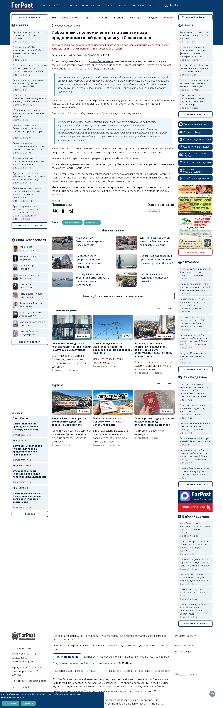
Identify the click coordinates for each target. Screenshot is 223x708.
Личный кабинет (195, 17)
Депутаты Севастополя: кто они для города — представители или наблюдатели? (28, 450)
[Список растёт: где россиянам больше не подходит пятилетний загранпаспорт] (154, 391)
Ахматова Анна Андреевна (27, 258)
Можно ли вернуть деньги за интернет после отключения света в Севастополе (194, 609)
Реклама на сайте (22, 648)
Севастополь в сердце (196, 146)
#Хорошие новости (76, 5)
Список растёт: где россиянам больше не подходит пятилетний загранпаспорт (154, 421)
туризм (84, 411)
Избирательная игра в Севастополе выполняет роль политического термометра (28, 497)
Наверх (213, 693)
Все (54, 17)
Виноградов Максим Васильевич (30, 305)
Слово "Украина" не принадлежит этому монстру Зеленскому (26, 426)
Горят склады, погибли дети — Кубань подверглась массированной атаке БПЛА (30, 68)
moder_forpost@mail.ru (32, 680)
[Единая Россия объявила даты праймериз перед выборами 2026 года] (126, 237)
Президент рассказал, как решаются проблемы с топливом (27, 35)
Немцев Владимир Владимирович (29, 333)
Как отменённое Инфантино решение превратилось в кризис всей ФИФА (195, 68)
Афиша (122, 5)
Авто (151, 5)
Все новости (90, 656)
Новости (45, 5)
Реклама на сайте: (186, 635)
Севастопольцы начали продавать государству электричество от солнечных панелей (192, 303)
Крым (88, 17)
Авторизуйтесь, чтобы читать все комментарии (113, 296)
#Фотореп (135, 17)
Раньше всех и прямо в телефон (195, 154)
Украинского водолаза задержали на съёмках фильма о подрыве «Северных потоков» (192, 52)
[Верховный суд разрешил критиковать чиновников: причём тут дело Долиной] (126, 255)
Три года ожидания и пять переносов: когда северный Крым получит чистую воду (195, 287)
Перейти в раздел (29, 341)
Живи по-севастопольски (192, 170)
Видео (153, 17)
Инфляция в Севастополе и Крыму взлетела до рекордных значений (195, 272)
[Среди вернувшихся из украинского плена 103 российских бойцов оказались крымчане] (113, 317)
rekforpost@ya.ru (185, 651)
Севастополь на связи (196, 124)
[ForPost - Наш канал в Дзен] (132, 663)
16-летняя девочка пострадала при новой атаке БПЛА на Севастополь (29, 161)
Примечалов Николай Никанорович (31, 295)
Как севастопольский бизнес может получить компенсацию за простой (194, 577)
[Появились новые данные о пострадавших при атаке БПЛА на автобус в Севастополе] (72, 317)
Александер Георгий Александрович (30, 314)
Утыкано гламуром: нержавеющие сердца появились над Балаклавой (29, 474)
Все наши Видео (193, 132)
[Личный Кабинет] (167, 5)
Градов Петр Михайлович (26, 286)
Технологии (137, 5)
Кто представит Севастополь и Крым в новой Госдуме (90, 241)
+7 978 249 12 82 (21, 686)
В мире (118, 17)
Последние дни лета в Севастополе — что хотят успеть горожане (109, 421)
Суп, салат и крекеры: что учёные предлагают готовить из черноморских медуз (29, 176)
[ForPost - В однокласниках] (130, 663)
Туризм (110, 5)
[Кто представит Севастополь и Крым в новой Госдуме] (62, 237)
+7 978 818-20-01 (185, 645)
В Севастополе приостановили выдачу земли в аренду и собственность (29, 98)
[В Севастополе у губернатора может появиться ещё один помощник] (62, 255)
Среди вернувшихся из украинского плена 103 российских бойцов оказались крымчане (112, 348)
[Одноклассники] (63, 211)
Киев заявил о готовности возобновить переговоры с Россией (195, 35)
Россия (103, 17)
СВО (127, 336)
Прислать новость (29, 17)
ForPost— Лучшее (86, 670)
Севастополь (70, 17)
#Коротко (97, 5)
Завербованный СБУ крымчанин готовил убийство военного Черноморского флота (29, 52)
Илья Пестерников (101, 61)
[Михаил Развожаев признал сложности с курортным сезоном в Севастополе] (72, 391)
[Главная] (22, 4)
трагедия (83, 336)
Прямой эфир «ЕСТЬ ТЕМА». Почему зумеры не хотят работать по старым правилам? (195, 546)
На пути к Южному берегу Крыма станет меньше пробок (194, 356)
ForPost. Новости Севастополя (152, 670)
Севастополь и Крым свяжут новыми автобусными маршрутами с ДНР (28, 83)
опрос (126, 411)
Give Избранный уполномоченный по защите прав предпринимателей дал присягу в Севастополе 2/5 (151, 209)
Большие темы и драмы (197, 162)
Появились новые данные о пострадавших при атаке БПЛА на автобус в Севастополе (72, 346)
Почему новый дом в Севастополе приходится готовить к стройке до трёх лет (28, 130)
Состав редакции (160, 656)
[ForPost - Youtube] (127, 663)
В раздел (29, 513)
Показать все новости (30, 225)
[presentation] (159, 308)
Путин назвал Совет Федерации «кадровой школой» (154, 277)
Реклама (168, 17)
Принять (28, 703)
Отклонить (10, 703)
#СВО (57, 5)
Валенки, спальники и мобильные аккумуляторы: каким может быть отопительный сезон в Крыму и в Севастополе (154, 350)
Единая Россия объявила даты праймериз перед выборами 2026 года (155, 241)
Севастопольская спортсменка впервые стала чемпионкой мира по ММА (28, 146)
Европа (167, 411)
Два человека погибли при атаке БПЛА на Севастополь (195, 440)
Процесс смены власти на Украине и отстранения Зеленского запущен (194, 83)
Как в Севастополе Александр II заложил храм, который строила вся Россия (195, 528)
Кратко (144, 656)
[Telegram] (71, 211)
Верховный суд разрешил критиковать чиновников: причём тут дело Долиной (156, 259)
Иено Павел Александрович (28, 248)
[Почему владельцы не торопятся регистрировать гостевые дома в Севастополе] (62, 273)
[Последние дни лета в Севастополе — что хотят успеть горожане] (113, 391)
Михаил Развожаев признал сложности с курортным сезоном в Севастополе (69, 421)
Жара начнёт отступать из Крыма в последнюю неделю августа (29, 113)
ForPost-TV (131, 656)
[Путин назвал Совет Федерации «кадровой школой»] (126, 273)
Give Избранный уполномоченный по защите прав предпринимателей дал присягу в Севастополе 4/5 (156, 209)
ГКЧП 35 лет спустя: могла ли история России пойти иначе (194, 592)
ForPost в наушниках (196, 178)
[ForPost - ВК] (123, 663)
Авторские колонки (111, 656)
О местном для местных (197, 139)
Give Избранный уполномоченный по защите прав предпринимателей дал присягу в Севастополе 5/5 (159, 209)
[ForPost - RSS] (119, 663)
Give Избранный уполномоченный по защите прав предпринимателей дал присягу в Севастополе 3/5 (154, 209)
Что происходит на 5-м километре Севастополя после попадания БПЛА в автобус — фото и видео (193, 339)
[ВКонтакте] (55, 211)
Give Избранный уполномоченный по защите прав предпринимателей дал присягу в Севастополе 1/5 (148, 209)
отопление (165, 336)
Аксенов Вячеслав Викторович (29, 276)
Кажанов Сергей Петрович (28, 267)
